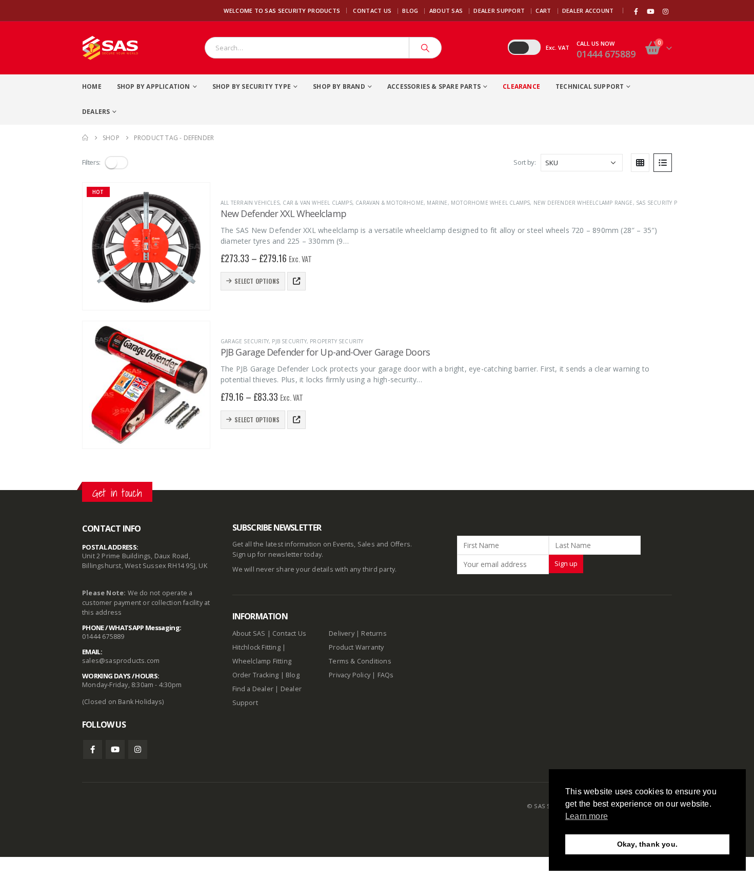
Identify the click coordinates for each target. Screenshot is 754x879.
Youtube (115, 749)
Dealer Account (588, 10)
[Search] (425, 47)
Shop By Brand (339, 86)
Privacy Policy (349, 675)
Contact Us (372, 10)
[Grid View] (640, 162)
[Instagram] (665, 11)
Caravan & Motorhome (389, 202)
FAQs (386, 675)
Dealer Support (499, 10)
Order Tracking (255, 675)
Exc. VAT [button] (557, 47)
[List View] (662, 162)
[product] (146, 384)
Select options (257, 281)
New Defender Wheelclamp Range (583, 202)
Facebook (92, 749)
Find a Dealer (253, 689)
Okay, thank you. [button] (647, 844)
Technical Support (589, 86)
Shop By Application (153, 86)
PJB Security (289, 341)
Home (92, 86)
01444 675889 (606, 54)
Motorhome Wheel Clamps (490, 202)
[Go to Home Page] (85, 138)
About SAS (446, 10)
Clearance (521, 86)
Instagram (137, 749)
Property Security (336, 341)
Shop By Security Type (251, 86)
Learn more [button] (586, 816)
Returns (373, 633)
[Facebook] (636, 11)
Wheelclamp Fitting (262, 661)
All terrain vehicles (250, 202)
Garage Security (245, 341)
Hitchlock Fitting (256, 647)
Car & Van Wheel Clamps (317, 202)
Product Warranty (357, 647)
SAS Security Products (669, 202)
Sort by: (524, 162)
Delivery (341, 633)
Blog (410, 10)
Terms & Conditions (360, 661)
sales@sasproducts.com (121, 660)
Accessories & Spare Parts (434, 86)
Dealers (96, 111)
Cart (543, 10)
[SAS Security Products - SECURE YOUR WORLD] (110, 48)
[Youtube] (651, 11)
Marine (437, 202)
